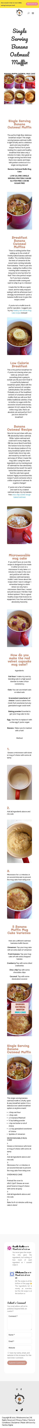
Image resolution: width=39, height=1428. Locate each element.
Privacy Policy (21, 1420)
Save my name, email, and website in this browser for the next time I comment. (19, 1355)
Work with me (32, 4)
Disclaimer (15, 1423)
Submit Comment (17, 1362)
